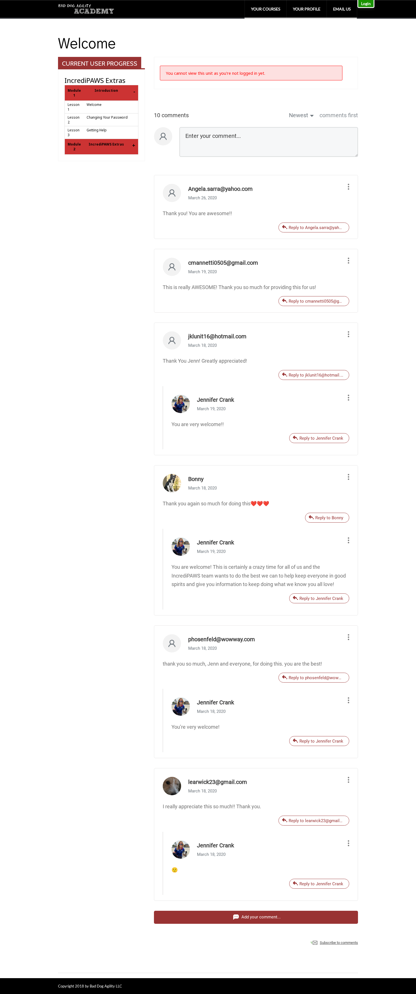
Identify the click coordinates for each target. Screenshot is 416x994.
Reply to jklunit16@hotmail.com (319, 375)
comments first (338, 115)
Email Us (342, 9)
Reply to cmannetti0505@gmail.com (319, 301)
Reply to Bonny (329, 517)
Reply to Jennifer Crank (321, 438)
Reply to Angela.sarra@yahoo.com (319, 227)
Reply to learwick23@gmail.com (319, 820)
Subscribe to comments (339, 942)
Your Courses (265, 9)
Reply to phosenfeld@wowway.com (319, 677)
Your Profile (306, 9)
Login (366, 3)
